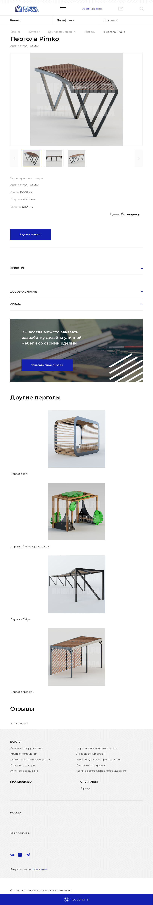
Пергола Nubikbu (22, 692)
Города (85, 788)
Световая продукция (90, 765)
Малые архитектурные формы (30, 759)
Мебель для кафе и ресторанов (98, 759)
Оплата (15, 304)
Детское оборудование (26, 748)
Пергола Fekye (20, 619)
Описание (17, 268)
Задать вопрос (30, 234)
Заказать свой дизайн (47, 365)
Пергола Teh (18, 473)
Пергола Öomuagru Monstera (30, 546)
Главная (15, 31)
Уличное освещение (24, 770)
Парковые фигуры (22, 765)
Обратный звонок (92, 8)
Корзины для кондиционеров (96, 748)
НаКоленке (39, 869)
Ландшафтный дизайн (91, 753)
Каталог (34, 31)
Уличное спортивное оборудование (101, 770)
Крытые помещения (61, 31)
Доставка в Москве (24, 291)
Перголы (89, 31)
